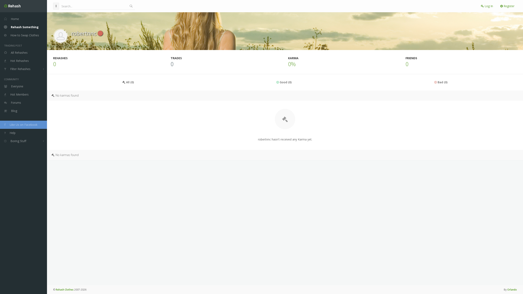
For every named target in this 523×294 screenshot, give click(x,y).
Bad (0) (442, 82)
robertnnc (84, 33)
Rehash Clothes (65, 289)
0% (292, 64)
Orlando (512, 289)
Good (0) (285, 82)
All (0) (129, 82)
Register (508, 6)
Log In (488, 6)
